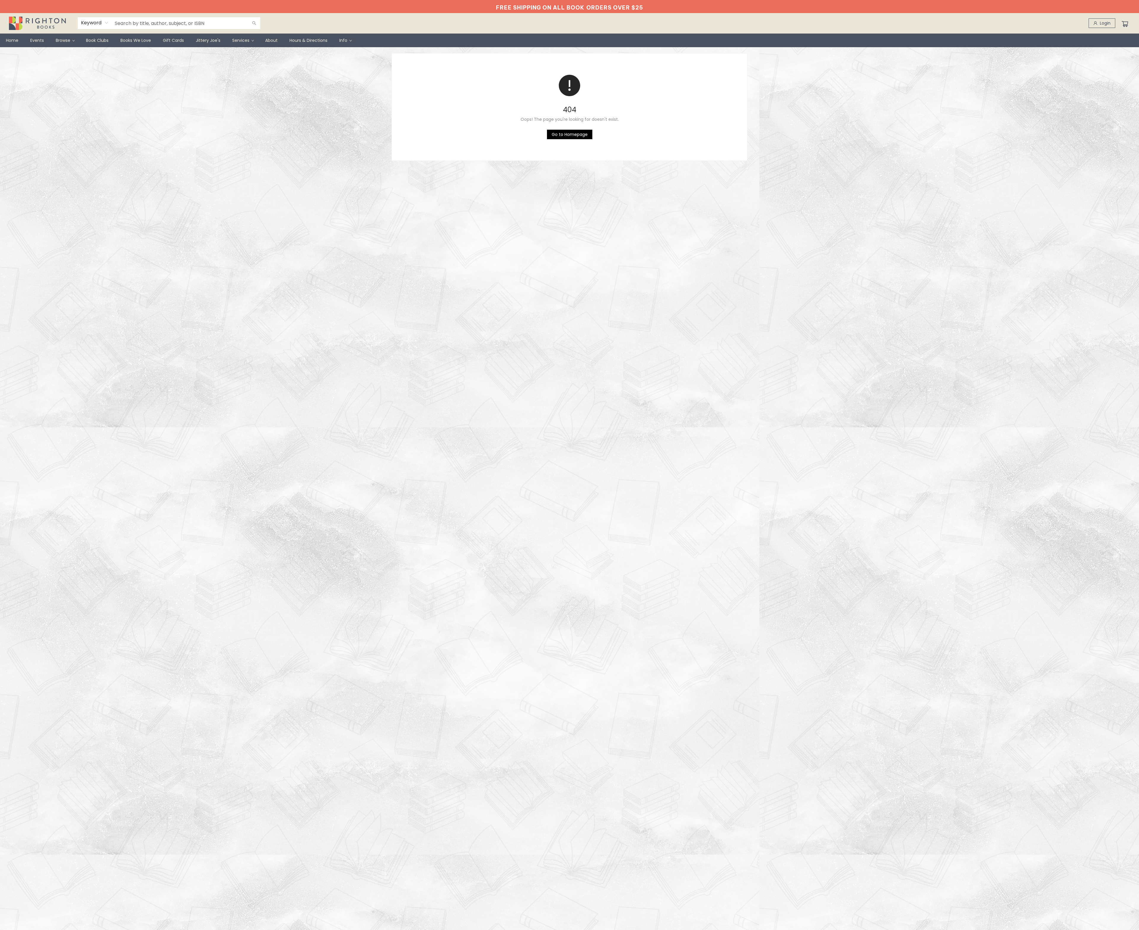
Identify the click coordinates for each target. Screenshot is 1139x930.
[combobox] (95, 22)
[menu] (569, 40)
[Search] (254, 23)
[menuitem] (12, 40)
